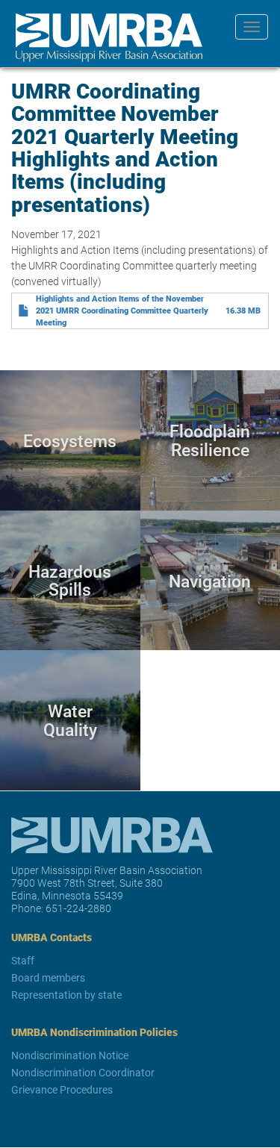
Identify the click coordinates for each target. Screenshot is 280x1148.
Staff (22, 960)
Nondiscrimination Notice (69, 1055)
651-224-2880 (78, 908)
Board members (48, 977)
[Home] (103, 37)
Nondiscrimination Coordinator (83, 1072)
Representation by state (66, 994)
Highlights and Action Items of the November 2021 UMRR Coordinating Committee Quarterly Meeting (122, 310)
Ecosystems (69, 440)
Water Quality (70, 719)
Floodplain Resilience (209, 440)
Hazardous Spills (69, 580)
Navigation (210, 580)
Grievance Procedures (62, 1089)
